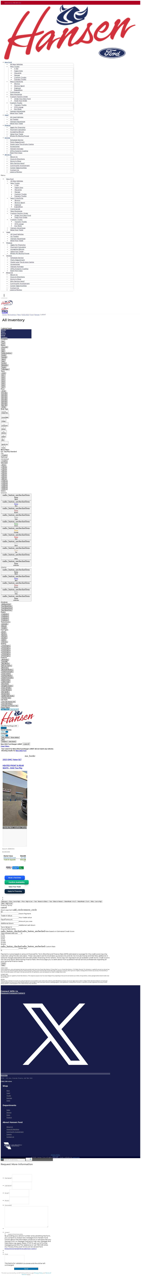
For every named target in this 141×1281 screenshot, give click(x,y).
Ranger (36, 315)
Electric (4, 634)
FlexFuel (4, 636)
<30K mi (4, 473)
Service (7, 138)
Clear (3, 732)
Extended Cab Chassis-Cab (9, 705)
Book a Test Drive (14, 878)
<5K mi (3, 465)
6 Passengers (6, 651)
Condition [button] (4, 339)
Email (6, 1254)
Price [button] (2, 389)
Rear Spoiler (5, 692)
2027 (3, 387)
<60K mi (4, 477)
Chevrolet (4, 347)
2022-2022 (25, 315)
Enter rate (23, 948)
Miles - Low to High (96, 901)
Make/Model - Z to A (83, 901)
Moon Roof (5, 683)
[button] (37, 175)
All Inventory (12, 315)
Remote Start (5, 694)
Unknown (4, 642)
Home (4, 315)
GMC (3, 351)
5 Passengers (6, 649)
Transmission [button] (5, 622)
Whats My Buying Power (19, 136)
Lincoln (4, 363)
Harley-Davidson (6, 353)
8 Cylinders (5, 620)
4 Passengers (6, 647)
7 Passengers (6, 653)
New (19, 315)
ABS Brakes (5, 659)
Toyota (3, 367)
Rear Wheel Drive (7, 610)
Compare (4, 741)
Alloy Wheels (5, 663)
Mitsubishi (5, 365)
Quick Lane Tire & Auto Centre (22, 144)
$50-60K (4, 403)
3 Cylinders (5, 614)
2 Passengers (6, 645)
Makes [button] (3, 345)
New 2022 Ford (21, 751)
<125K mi (4, 483)
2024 (3, 381)
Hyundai (4, 357)
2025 (3, 383)
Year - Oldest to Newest (56, 901)
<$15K (3, 391)
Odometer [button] (4, 463)
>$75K (3, 407)
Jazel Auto (76, 1157)
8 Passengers (6, 655)
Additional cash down (27, 925)
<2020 (3, 373)
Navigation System (7, 685)
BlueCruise (5, 667)
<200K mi (4, 487)
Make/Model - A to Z (70, 901)
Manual (4, 626)
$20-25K (4, 395)
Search (4, 728)
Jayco (3, 359)
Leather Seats (6, 681)
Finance (7, 125)
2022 (3, 377)
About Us (8, 155)
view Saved (12, 741)
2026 (3, 385)
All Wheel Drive (6, 604)
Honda (3, 355)
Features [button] (4, 658)
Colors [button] (3, 491)
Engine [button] (3, 612)
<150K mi (4, 485)
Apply (3, 965)
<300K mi (4, 489)
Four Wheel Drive (7, 606)
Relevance (4, 901)
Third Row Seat (6, 698)
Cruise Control (6, 673)
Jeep (3, 361)
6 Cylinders (5, 618)
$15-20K (4, 393)
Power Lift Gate (6, 687)
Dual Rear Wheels (7, 675)
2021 (3, 375)
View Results (14, 709)
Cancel (3, 963)
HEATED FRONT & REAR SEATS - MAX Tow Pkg (13, 766)
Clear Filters (5, 709)
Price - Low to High (14, 901)
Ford (31, 315)
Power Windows (6, 690)
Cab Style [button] (4, 700)
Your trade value (25, 917)
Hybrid (3, 640)
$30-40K (4, 399)
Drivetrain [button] (4, 602)
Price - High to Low (27, 901)
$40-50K (4, 401)
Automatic (4, 624)
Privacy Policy (55, 1155)
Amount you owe (25, 921)
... (6, 732)
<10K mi (4, 467)
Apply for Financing (15, 891)
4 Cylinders (5, 616)
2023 (3, 379)
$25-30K (4, 397)
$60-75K (4, 405)
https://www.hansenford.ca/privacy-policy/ (20, 1249)
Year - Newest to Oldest (40, 901)
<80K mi (4, 479)
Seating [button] (3, 644)
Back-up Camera (6, 665)
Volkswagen (5, 369)
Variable (4, 628)
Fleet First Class (16, 153)
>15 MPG (4, 455)
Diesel (3, 631)
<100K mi (4, 481)
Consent (7, 1232)
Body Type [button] (4, 409)
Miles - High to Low (7, 903)
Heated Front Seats (7, 677)
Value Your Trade (16, 113)
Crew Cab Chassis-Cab (8, 701)
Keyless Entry (5, 679)
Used (6, 115)
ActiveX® (4, 661)
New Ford (8, 62)
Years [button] (3, 371)
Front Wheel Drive (7, 608)
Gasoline (4, 638)
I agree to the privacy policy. (15, 1234)
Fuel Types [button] (4, 630)
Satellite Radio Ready (8, 696)
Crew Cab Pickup (7, 703)
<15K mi (4, 469)
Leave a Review (16, 172)
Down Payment (25, 914)
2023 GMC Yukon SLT (12, 759)
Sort (3, 739)
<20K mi (4, 471)
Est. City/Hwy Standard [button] (9, 452)
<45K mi (4, 475)
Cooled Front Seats (7, 671)
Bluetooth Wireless (7, 669)
